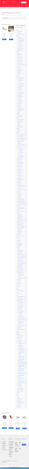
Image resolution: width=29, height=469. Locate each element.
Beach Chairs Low (20, 57)
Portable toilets (21, 86)
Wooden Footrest (20, 224)
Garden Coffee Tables (20, 162)
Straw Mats (19, 73)
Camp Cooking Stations (21, 77)
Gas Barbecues (20, 50)
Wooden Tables (20, 231)
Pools (18, 295)
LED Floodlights (20, 116)
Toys (17, 395)
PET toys (19, 293)
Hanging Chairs (20, 175)
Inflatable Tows (20, 270)
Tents (19, 90)
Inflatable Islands (20, 260)
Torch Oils (20, 153)
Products (9, 5)
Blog (6, 5)
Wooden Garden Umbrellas (21, 227)
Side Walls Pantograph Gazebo (22, 202)
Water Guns (19, 404)
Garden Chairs (20, 160)
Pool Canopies (21, 305)
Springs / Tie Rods (21, 368)
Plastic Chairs (20, 195)
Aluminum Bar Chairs (20, 135)
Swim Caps (19, 125)
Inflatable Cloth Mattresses (21, 254)
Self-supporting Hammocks (21, 199)
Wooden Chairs (20, 221)
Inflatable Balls (20, 253)
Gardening (18, 234)
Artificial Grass (21, 149)
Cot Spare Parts (20, 341)
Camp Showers (21, 80)
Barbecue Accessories (21, 38)
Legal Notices (4, 445)
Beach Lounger (20, 60)
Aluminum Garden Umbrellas (21, 139)
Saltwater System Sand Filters (22, 324)
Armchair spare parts (20, 335)
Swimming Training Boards (21, 402)
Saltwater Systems (20, 326)
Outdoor (18, 289)
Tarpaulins (20, 87)
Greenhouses (19, 173)
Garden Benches (20, 159)
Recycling (10, 456)
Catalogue (13, 5)
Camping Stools (20, 100)
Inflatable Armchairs (20, 70)
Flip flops (19, 129)
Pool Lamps (20, 309)
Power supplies (20, 386)
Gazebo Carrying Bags (22, 357)
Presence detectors (20, 290)
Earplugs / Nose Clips (20, 119)
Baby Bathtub (20, 243)
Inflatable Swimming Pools (21, 299)
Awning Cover (20, 143)
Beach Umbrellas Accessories (22, 64)
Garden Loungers (20, 166)
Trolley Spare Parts (21, 378)
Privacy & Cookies (5, 449)
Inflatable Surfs (20, 267)
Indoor (18, 237)
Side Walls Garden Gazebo (21, 201)
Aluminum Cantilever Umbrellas (22, 138)
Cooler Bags (19, 67)
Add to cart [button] (4, 39)
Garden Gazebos (20, 165)
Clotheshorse (20, 103)
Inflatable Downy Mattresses (22, 257)
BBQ (17, 35)
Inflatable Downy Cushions (21, 256)
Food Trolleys (20, 146)
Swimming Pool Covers (22, 319)
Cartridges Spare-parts (22, 302)
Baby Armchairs (20, 31)
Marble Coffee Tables (20, 179)
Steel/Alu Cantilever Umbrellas (22, 211)
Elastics (20, 354)
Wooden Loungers (20, 228)
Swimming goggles (20, 126)
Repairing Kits (21, 312)
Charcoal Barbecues (20, 48)
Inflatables (18, 241)
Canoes (19, 247)
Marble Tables (20, 182)
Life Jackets (19, 279)
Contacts (17, 5)
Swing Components (21, 375)
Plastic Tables (20, 198)
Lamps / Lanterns (20, 176)
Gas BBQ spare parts (21, 356)
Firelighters (20, 44)
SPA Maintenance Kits (22, 318)
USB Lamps (19, 240)
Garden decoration (20, 163)
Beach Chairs (19, 338)
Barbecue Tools (21, 41)
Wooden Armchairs (20, 215)
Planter (19, 192)
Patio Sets (19, 188)
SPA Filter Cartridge (21, 316)
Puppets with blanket (21, 34)
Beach (18, 51)
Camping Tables (20, 102)
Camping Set (19, 99)
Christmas (18, 113)
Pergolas (19, 191)
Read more (18, 428)
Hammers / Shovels (21, 83)
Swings (19, 212)
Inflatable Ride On (20, 264)
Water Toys (19, 282)
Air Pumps (20, 273)
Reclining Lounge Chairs (21, 109)
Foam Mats (19, 106)
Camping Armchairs (20, 93)
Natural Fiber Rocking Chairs (21, 185)
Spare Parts (18, 334)
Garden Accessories (20, 147)
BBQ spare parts (20, 337)
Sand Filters (19, 327)
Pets (17, 292)
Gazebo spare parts (21, 359)
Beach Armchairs (20, 54)
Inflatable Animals (20, 250)
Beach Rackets (20, 398)
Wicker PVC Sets (20, 214)
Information (4, 441)
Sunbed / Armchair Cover (22, 372)
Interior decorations (19, 283)
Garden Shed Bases (20, 169)
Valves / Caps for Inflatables (22, 277)
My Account (15, 2)
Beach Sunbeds (20, 61)
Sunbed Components (21, 373)
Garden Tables (20, 172)
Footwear (18, 128)
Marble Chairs (20, 178)
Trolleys (19, 74)
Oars (19, 276)
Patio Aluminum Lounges (21, 186)
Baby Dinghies (20, 244)
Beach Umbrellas (20, 63)
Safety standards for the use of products (11, 445)
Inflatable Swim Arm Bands (21, 269)
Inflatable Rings (20, 266)
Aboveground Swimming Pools (22, 296)
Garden (18, 132)
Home (3, 5)
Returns (4, 448)
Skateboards (19, 401)
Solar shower (20, 315)
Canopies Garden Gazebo (22, 349)
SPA (18, 331)
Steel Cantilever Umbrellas (21, 204)
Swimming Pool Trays (22, 321)
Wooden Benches (20, 218)
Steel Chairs (19, 205)
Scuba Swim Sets (20, 122)
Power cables (19, 385)
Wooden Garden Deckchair (21, 225)
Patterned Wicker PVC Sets (21, 189)
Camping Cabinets (20, 96)
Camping (18, 76)
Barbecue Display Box (21, 40)
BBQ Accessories (20, 37)
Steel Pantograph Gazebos (21, 208)
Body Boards (19, 399)
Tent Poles (20, 89)
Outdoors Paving (21, 152)
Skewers (20, 47)
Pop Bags (19, 280)
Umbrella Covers (21, 156)
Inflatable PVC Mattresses (21, 263)
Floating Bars (20, 303)
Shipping (4, 446)
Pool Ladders (20, 308)
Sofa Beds (19, 238)
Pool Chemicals (21, 306)
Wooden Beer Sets (20, 217)
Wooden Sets (19, 230)
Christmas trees (20, 115)
